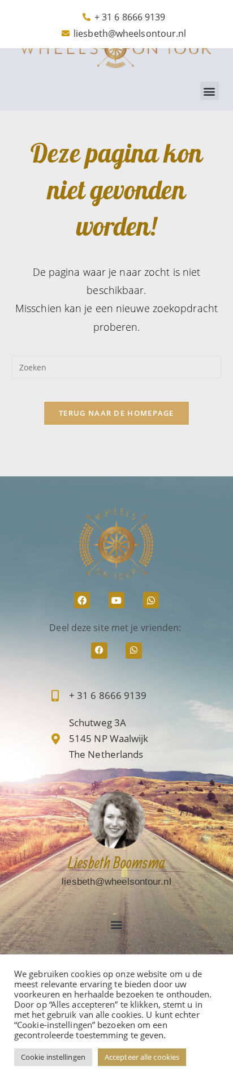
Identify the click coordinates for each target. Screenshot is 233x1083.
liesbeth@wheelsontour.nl (116, 881)
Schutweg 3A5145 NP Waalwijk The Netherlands (109, 738)
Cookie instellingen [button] (53, 1057)
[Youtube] (117, 600)
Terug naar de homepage (116, 413)
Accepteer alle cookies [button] (142, 1057)
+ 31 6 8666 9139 (108, 695)
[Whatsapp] (151, 600)
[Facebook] (82, 600)
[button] (209, 91)
